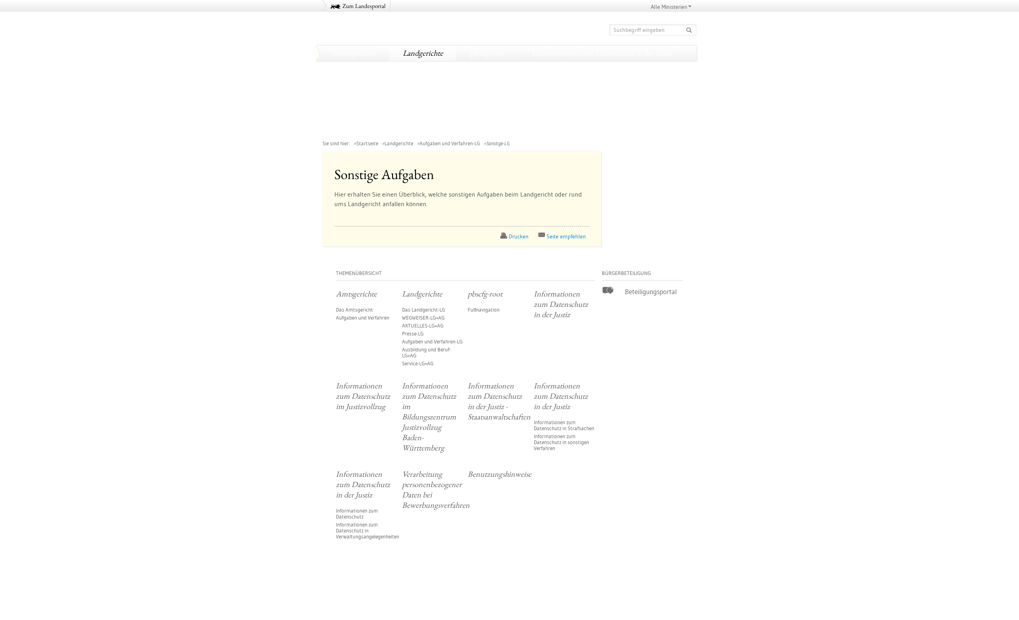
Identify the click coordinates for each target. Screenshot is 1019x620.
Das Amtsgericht (354, 309)
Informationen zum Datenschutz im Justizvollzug (407, 68)
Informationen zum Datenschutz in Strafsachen (564, 425)
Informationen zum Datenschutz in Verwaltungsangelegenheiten (367, 530)
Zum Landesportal (364, 6)
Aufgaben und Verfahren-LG (450, 143)
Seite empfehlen (566, 236)
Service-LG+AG (417, 363)
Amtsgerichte (354, 53)
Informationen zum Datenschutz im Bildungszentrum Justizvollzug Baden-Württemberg (468, 83)
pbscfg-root (487, 53)
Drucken (519, 236)
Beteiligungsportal (651, 291)
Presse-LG (413, 333)
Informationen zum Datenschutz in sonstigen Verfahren (561, 442)
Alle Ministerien (669, 6)
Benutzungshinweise (593, 128)
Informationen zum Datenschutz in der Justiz (602, 53)
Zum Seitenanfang (344, 592)
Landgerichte (423, 53)
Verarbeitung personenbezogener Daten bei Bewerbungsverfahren (432, 128)
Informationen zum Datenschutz (357, 513)
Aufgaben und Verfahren (362, 317)
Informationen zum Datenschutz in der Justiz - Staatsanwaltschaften (435, 98)
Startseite (367, 143)
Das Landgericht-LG (423, 309)
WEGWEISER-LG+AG (423, 317)
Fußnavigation (484, 309)
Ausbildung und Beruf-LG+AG (426, 352)
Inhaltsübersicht (675, 592)
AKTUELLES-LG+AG (422, 325)
